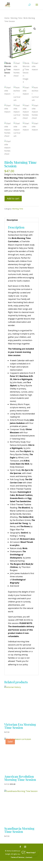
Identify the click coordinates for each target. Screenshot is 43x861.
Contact (29, 857)
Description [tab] (12, 220)
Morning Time (16, 18)
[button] (34, 29)
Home (6, 18)
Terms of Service (17, 857)
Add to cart (13, 198)
